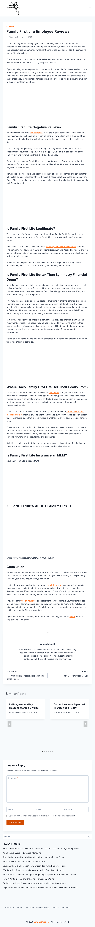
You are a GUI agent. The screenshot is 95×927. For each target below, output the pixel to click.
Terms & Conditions (60, 907)
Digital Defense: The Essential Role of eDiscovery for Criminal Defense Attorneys (40, 887)
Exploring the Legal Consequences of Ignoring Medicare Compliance (34, 883)
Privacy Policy (42, 907)
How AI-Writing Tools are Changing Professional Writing (28, 879)
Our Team (29, 907)
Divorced (10, 27)
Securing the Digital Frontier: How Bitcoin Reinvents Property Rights (34, 866)
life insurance (36, 133)
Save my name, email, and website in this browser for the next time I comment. (42, 816)
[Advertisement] (47, 103)
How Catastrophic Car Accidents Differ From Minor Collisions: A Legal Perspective (41, 848)
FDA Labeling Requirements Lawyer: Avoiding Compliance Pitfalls (33, 870)
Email (39, 809)
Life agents (54, 392)
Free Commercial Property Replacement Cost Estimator (25, 675)
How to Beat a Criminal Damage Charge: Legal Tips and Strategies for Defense (39, 874)
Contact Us (9, 907)
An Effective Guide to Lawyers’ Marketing (22, 853)
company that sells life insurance (61, 246)
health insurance (28, 601)
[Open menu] (90, 8)
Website (68, 809)
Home (19, 907)
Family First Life (54, 585)
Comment (13, 778)
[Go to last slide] (9, 724)
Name (11, 809)
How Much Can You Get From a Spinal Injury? (24, 861)
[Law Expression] (14, 8)
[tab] (42, 751)
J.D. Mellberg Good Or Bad (76, 674)
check (72, 616)
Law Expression (41, 922)
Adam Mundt (13, 37)
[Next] (85, 724)
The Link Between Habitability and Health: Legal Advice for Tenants (34, 857)
